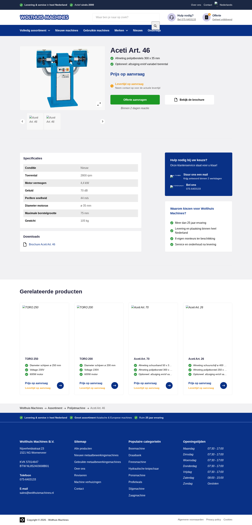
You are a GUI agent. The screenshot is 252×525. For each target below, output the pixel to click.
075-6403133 (28, 479)
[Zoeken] (156, 25)
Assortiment (55, 408)
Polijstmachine (76, 408)
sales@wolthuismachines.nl (37, 492)
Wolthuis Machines (31, 408)
